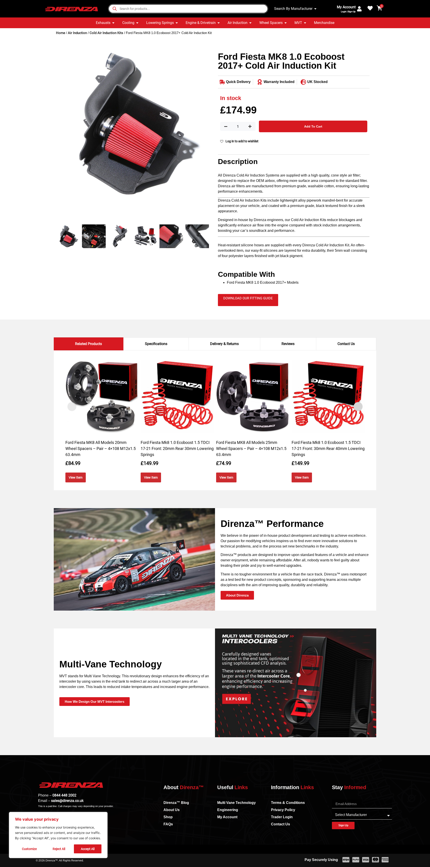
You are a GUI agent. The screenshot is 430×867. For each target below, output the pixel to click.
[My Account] (359, 8)
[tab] (88, 343)
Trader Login (282, 817)
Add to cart (313, 126)
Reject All (59, 849)
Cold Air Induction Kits (106, 33)
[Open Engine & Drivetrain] (218, 23)
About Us (171, 810)
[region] (58, 835)
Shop (168, 817)
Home (60, 33)
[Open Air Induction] (250, 23)
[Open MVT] (305, 23)
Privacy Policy (283, 810)
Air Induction (77, 33)
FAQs (168, 824)
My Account (346, 7)
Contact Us (280, 824)
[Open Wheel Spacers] (285, 23)
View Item (75, 477)
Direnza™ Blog (176, 803)
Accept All (88, 849)
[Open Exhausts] (113, 23)
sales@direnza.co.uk (67, 801)
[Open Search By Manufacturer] (315, 8)
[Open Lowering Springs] (176, 23)
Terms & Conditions (288, 803)
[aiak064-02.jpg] (132, 124)
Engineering (227, 810)
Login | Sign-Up (348, 11)
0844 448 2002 (64, 795)
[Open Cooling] (137, 23)
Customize (29, 849)
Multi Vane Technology (236, 803)
